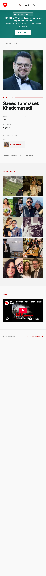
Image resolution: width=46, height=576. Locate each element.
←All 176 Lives (9, 336)
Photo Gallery (14, 155)
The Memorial (10, 43)
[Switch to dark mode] (34, 5)
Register (24, 33)
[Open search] (20, 5)
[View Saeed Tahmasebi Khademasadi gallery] (13, 186)
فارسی (27, 5)
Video (30, 155)
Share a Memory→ (35, 336)
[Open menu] (40, 5)
